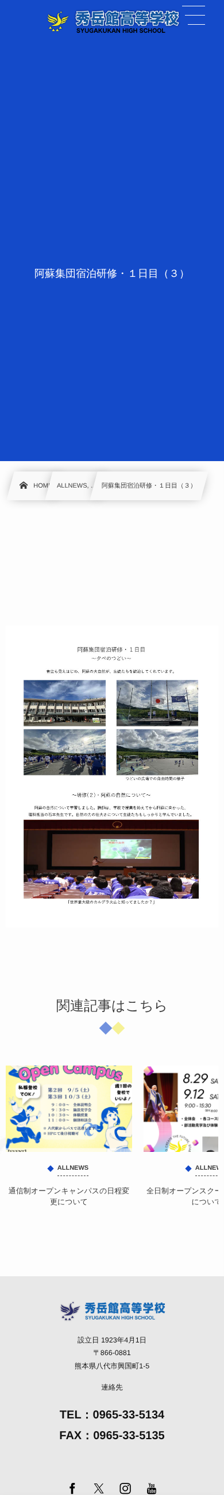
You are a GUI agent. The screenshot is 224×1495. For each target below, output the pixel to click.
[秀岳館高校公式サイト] (112, 21)
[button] (193, 15)
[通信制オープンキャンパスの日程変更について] (69, 1109)
